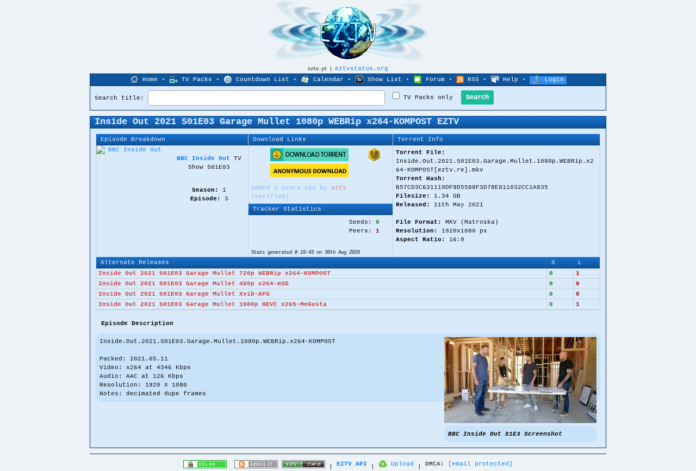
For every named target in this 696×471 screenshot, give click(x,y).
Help (510, 79)
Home (150, 79)
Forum (435, 79)
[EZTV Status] (303, 466)
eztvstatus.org (361, 68)
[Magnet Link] (374, 159)
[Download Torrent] (309, 159)
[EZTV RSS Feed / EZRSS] (256, 466)
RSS (473, 79)
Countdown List (262, 79)
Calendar (328, 79)
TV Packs (197, 79)
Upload (402, 464)
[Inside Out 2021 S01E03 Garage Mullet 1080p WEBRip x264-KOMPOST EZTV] (520, 421)
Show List (385, 79)
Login (554, 79)
